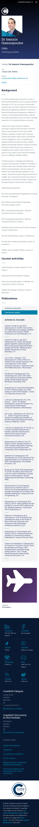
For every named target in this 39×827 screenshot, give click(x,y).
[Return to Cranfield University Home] (5, 11)
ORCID (4, 82)
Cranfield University (24, 2)
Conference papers (12, 312)
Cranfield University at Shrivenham (15, 716)
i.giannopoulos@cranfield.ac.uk (15, 78)
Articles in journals (13, 308)
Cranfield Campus (13, 691)
